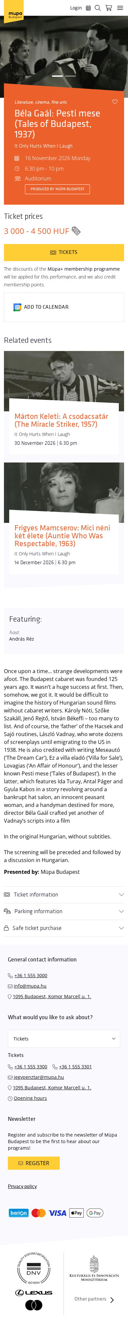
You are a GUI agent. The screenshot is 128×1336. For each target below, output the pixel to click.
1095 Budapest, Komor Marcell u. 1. (52, 996)
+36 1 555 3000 (30, 975)
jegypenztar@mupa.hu (39, 1077)
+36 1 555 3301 (75, 1066)
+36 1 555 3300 (30, 1066)
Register (37, 1163)
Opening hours (30, 1098)
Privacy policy (22, 1186)
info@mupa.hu (30, 986)
